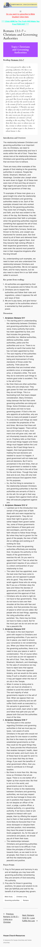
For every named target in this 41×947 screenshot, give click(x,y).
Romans (26, 900)
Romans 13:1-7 (17, 60)
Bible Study (9, 896)
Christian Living (21, 896)
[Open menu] (20, 11)
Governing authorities (12, 900)
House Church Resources (14, 936)
